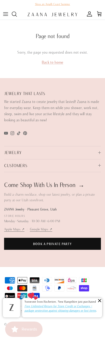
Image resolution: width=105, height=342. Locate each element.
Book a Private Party (52, 243)
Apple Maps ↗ (14, 229)
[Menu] (5, 14)
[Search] (16, 14)
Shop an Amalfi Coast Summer (52, 4)
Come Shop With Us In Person (44, 184)
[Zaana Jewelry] (52, 14)
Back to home (52, 62)
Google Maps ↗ (41, 229)
